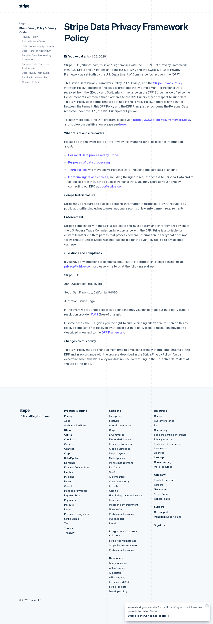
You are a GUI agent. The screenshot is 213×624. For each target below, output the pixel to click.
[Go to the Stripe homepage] (23, 411)
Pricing (68, 416)
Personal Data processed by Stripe (93, 155)
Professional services (121, 514)
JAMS (94, 314)
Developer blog (118, 591)
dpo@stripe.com (111, 186)
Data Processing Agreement (38, 46)
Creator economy (119, 481)
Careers (158, 484)
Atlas (67, 420)
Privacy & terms (163, 439)
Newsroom (160, 489)
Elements (69, 462)
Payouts (69, 504)
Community (160, 430)
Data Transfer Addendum (36, 50)
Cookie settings (163, 462)
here (122, 124)
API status (115, 572)
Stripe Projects (117, 586)
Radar (67, 509)
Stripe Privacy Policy (167, 83)
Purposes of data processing (89, 162)
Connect (69, 448)
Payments (70, 500)
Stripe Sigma (71, 518)
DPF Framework (112, 332)
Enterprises (115, 416)
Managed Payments (75, 490)
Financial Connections (76, 467)
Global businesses (119, 448)
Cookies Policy (30, 82)
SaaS (112, 472)
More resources (163, 466)
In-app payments (119, 453)
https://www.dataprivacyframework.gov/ (161, 120)
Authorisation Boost (75, 425)
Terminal (69, 528)
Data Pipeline (71, 458)
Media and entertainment (123, 504)
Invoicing (69, 476)
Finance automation (120, 444)
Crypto (68, 453)
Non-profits (116, 509)
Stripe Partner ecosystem (124, 545)
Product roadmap (164, 480)
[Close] (206, 606)
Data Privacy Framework (36, 72)
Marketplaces (117, 458)
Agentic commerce (120, 425)
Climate (68, 444)
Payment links (72, 495)
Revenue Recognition (76, 514)
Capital (68, 434)
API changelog (117, 577)
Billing (67, 430)
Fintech (113, 486)
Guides (158, 416)
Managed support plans (167, 516)
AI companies (117, 476)
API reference (117, 568)
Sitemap (159, 457)
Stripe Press (161, 494)
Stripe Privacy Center (34, 41)
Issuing (68, 481)
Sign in (158, 525)
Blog (156, 425)
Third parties (77, 170)
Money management (121, 462)
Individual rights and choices (88, 177)
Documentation (118, 563)
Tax (66, 523)
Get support (161, 512)
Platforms (115, 467)
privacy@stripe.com (78, 266)
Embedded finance (120, 439)
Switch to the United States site (147, 615)
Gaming (113, 490)
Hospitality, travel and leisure (125, 495)
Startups (114, 420)
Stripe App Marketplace (122, 540)
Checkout (70, 439)
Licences (159, 452)
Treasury (69, 532)
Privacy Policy (30, 36)
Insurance (114, 500)
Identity (68, 472)
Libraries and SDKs (120, 582)
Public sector (116, 518)
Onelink (68, 486)
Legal (22, 23)
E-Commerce (116, 434)
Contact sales (162, 498)
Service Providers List (34, 77)
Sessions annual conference (170, 434)
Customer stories (164, 420)
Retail (112, 523)
